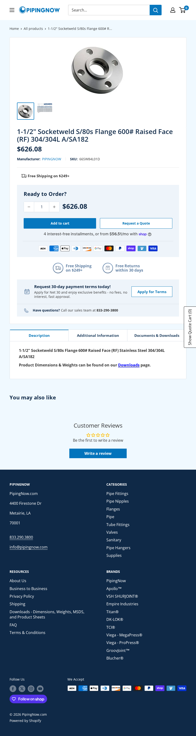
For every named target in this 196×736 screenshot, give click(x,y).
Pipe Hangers (118, 547)
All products (33, 28)
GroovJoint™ (118, 650)
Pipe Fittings (117, 493)
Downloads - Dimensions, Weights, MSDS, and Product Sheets (47, 614)
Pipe (110, 516)
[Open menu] (12, 10)
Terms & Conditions (27, 632)
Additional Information (98, 335)
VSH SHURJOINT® (122, 596)
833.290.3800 (21, 537)
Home (14, 28)
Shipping (17, 604)
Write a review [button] (98, 453)
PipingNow (51, 159)
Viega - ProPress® (122, 642)
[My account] (172, 10)
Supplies (114, 555)
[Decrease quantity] (29, 207)
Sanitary (113, 540)
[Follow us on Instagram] (31, 688)
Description (39, 335)
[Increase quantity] (54, 207)
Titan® (112, 611)
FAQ (13, 625)
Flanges (113, 509)
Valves (112, 532)
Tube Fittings (118, 524)
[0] (182, 10)
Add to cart (60, 223)
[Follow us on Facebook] (13, 688)
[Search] (156, 10)
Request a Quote (136, 223)
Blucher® (114, 658)
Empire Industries (122, 604)
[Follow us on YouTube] (40, 688)
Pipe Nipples (117, 501)
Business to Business (28, 588)
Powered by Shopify (25, 720)
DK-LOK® (114, 619)
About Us (18, 580)
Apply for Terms (151, 291)
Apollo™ (114, 588)
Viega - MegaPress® (124, 635)
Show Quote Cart (189, 327)
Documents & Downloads (156, 335)
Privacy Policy (22, 596)
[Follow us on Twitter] (22, 688)
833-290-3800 (107, 310)
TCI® (110, 627)
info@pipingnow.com (29, 547)
